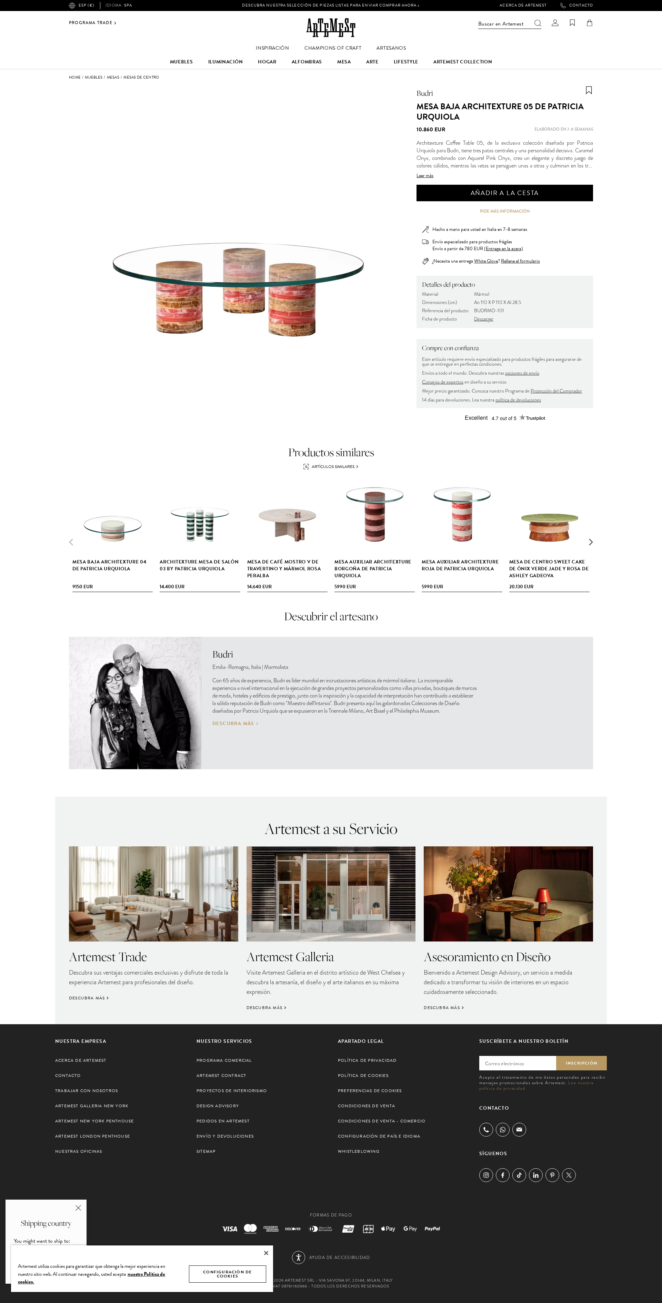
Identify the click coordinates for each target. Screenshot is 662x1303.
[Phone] (486, 1129)
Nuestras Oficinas (78, 1151)
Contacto (581, 5)
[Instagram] (486, 1175)
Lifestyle (406, 61)
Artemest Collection (462, 61)
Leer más (425, 175)
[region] (142, 1268)
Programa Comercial (224, 1060)
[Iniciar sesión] (555, 23)
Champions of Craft (333, 48)
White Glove (486, 261)
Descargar (483, 319)
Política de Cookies (363, 1075)
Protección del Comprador (556, 391)
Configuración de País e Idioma (379, 1136)
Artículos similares (333, 466)
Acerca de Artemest (523, 5)
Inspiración (272, 48)
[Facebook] (502, 1175)
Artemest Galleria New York (91, 1106)
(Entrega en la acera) (503, 248)
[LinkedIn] (535, 1175)
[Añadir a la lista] (589, 90)
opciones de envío (522, 373)
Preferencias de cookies (370, 1090)
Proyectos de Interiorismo (232, 1091)
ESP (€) (86, 5)
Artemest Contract (221, 1075)
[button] (591, 542)
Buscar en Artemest (500, 24)
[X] (568, 1175)
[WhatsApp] (502, 1129)
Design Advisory (218, 1106)
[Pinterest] (552, 1175)
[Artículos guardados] (572, 23)
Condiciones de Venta (366, 1106)
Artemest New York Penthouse (94, 1121)
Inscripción (581, 1063)
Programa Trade (90, 23)
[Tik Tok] (519, 1175)
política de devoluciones (518, 400)
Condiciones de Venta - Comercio (381, 1121)
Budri (425, 93)
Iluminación (225, 61)
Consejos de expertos (442, 382)
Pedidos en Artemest (223, 1121)
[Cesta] (589, 23)
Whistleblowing (359, 1151)
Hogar (267, 61)
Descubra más (233, 723)
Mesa (344, 61)
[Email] (519, 1129)
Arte (372, 61)
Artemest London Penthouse (92, 1136)
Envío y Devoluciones (225, 1136)
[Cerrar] (266, 1253)
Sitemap (206, 1151)
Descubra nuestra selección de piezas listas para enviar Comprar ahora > (331, 5)
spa (119, 5)
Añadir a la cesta (505, 192)
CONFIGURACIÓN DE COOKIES (227, 1274)
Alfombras (307, 61)
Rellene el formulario (520, 261)
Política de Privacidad (367, 1060)
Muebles (181, 61)
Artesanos (391, 48)
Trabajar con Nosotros (86, 1091)
